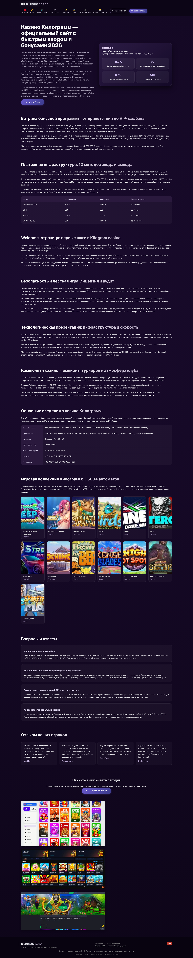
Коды (32, 11)
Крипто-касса (55, 11)
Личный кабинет (119, 11)
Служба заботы (85, 11)
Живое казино (42, 11)
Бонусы (25, 11)
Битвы (74, 11)
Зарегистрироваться (96, 791)
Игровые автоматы (100, 11)
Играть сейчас (32, 102)
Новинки (66, 11)
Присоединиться (138, 11)
